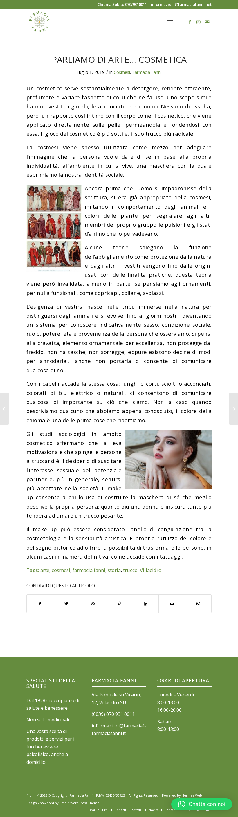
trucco (130, 570)
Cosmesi (122, 72)
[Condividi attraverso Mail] (172, 604)
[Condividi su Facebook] (40, 604)
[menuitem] (98, 810)
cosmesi (61, 570)
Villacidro (150, 570)
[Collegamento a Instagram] (198, 21)
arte (44, 570)
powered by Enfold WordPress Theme (69, 803)
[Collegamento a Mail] (207, 21)
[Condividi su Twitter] (66, 604)
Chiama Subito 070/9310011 (123, 4)
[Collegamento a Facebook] (189, 21)
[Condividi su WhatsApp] (93, 604)
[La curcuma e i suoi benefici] (4, 409)
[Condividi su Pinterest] (119, 604)
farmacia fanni (89, 570)
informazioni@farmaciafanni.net (181, 4)
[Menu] (170, 22)
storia (114, 570)
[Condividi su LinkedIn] (145, 604)
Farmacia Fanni (146, 72)
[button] (201, 804)
